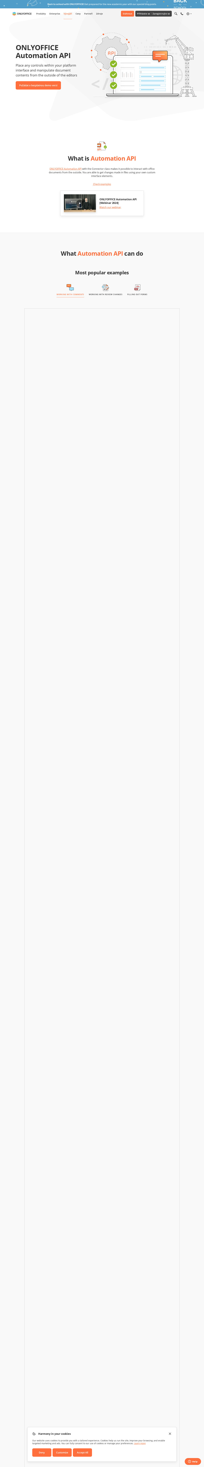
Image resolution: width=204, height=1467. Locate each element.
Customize (62, 1452)
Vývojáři (68, 13)
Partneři (88, 13)
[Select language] (189, 14)
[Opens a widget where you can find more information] (193, 1462)
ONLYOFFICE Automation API (66, 168)
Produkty (41, 13)
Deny (42, 1452)
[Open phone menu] (182, 14)
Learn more (140, 1443)
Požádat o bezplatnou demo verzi (38, 85)
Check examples (102, 184)
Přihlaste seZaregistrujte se (153, 13)
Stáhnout (127, 13)
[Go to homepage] (22, 14)
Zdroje (99, 13)
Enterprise (54, 13)
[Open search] (176, 14)
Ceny (78, 13)
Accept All (82, 1452)
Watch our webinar (110, 207)
